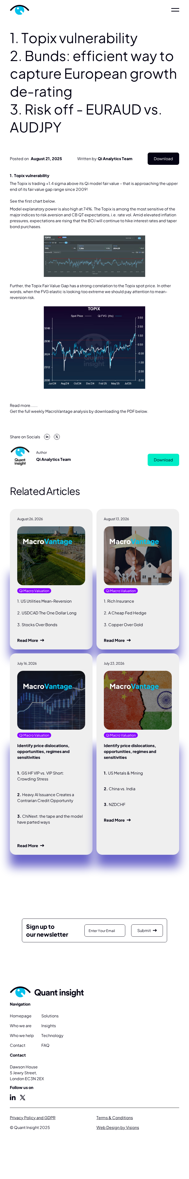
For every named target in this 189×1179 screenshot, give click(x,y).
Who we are (21, 1025)
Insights (48, 1025)
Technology (52, 1035)
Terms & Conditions (114, 1117)
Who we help (22, 1035)
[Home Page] (33, 10)
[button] (175, 10)
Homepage (21, 1015)
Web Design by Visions (117, 1127)
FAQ (45, 1045)
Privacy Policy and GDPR (32, 1117)
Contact (17, 1045)
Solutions (50, 1015)
